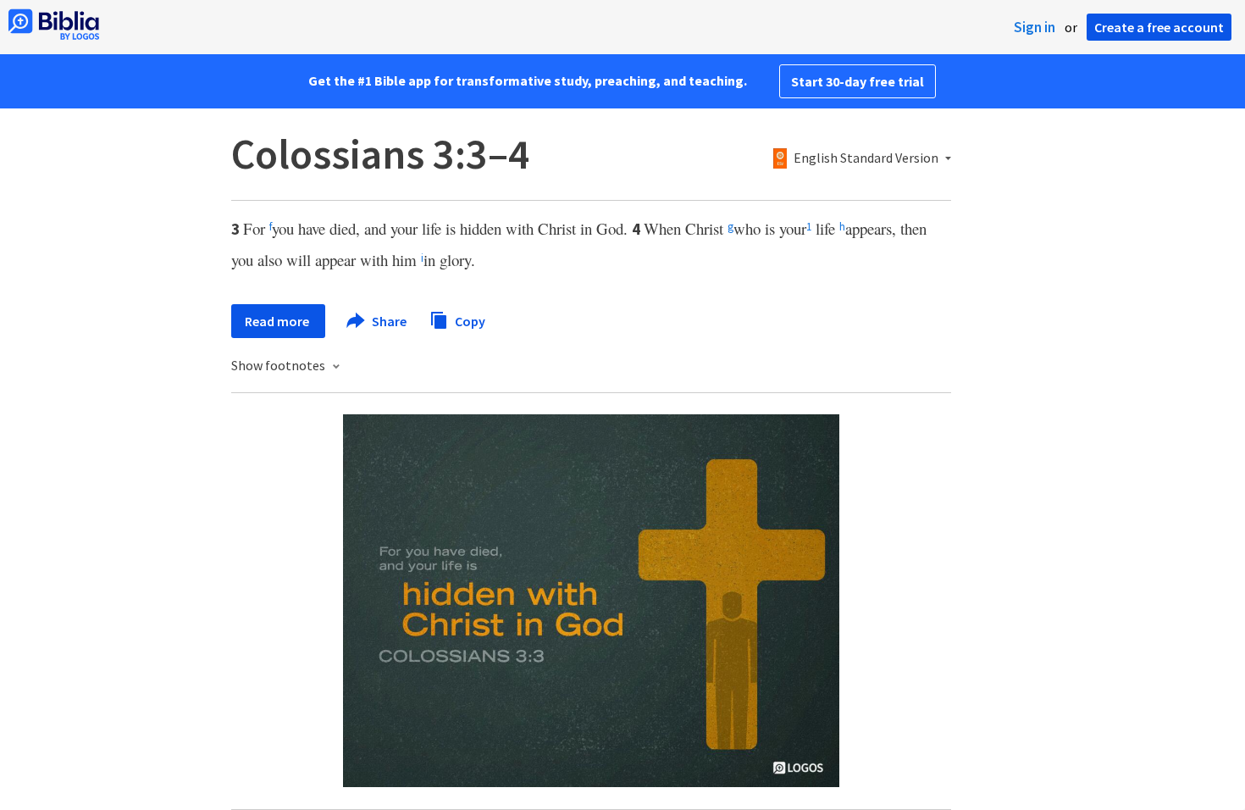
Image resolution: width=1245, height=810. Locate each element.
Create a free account (1159, 27)
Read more (278, 321)
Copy (468, 320)
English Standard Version (866, 158)
